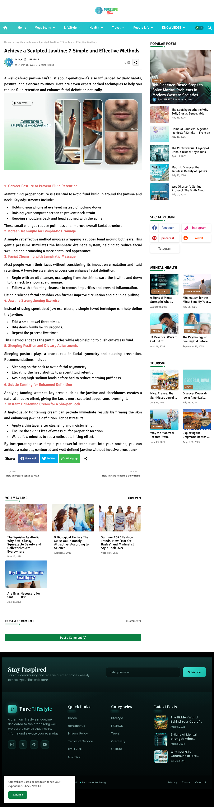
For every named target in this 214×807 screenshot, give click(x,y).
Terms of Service (80, 741)
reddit (199, 238)
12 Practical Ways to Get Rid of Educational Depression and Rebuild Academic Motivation (163, 339)
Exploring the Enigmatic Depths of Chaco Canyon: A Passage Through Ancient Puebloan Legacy (196, 435)
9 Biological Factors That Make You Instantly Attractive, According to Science (72, 543)
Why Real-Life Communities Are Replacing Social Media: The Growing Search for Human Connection (186, 754)
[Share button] (86, 458)
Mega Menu (42, 27)
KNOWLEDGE (171, 27)
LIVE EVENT (75, 749)
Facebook (31, 458)
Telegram (165, 249)
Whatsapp (72, 458)
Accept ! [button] (18, 795)
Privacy (172, 782)
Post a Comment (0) (73, 637)
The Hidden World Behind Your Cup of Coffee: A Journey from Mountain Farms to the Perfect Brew (187, 719)
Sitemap (74, 757)
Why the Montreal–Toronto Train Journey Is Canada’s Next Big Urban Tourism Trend (163, 435)
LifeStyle (70, 27)
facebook (168, 228)
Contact (200, 782)
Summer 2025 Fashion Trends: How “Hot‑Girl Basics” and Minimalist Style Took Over (117, 543)
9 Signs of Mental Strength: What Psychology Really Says (162, 300)
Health (94, 27)
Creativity (118, 741)
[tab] (22, 28)
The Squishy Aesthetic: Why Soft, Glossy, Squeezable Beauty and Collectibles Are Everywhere (24, 544)
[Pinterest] (34, 744)
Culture (116, 749)
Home (22, 27)
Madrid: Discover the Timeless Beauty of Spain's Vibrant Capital (189, 171)
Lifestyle (117, 718)
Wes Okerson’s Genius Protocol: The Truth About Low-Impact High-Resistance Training (191, 192)
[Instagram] (12, 744)
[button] (199, 28)
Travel (116, 27)
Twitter (51, 458)
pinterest (167, 238)
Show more (134, 497)
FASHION (117, 726)
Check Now (30, 786)
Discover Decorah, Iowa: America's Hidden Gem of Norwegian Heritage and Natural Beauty (196, 395)
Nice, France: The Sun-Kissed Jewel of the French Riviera (163, 395)
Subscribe (194, 672)
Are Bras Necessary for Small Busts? (23, 595)
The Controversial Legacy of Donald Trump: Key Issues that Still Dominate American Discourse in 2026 (191, 153)
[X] (23, 744)
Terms (186, 782)
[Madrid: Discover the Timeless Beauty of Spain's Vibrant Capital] (159, 172)
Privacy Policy (78, 733)
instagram (199, 228)
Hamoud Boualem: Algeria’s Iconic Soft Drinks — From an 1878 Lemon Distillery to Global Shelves (191, 134)
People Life (141, 27)
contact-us (76, 726)
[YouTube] (45, 744)
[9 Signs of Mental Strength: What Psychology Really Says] (161, 739)
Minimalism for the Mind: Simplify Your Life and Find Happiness (195, 300)
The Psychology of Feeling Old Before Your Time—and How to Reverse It (196, 339)
